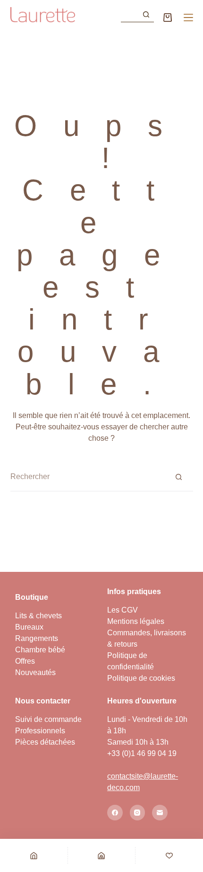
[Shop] (101, 855)
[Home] (33, 855)
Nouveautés (35, 672)
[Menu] (188, 17)
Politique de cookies (141, 678)
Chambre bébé (40, 650)
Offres (25, 661)
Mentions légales (135, 621)
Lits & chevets (38, 616)
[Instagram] (137, 812)
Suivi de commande (48, 719)
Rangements (36, 638)
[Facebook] (115, 812)
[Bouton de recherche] (146, 14)
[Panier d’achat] (167, 17)
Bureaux (29, 627)
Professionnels (40, 731)
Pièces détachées (45, 742)
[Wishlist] (169, 855)
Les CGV (122, 610)
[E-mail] (160, 812)
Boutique (31, 597)
